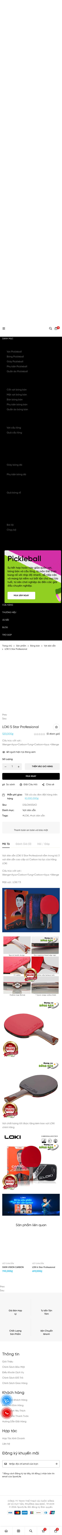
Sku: (4, 805)
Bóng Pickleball (15, 357)
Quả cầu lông (14, 433)
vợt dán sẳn (38, 816)
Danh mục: (8, 810)
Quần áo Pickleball (17, 371)
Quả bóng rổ (14, 493)
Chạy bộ (11, 530)
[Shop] (18, 1531)
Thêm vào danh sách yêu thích (56, 727)
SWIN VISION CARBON (13, 1267)
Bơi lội (10, 525)
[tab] (6, 844)
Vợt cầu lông (14, 428)
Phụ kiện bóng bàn (17, 404)
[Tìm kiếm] (50, 328)
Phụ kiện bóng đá (16, 474)
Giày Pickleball (15, 362)
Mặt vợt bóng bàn (17, 395)
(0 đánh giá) (53, 734)
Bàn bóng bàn (15, 400)
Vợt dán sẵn (50, 646)
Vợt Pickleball (14, 352)
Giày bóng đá (14, 465)
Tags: (5, 816)
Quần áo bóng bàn (17, 409)
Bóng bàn (35, 646)
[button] (31, 715)
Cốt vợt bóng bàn (17, 390)
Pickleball (13, 346)
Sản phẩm (21, 646)
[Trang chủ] (6, 1531)
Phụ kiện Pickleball (17, 366)
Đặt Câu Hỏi (30, 784)
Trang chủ (7, 646)
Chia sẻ (50, 784)
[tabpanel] (31, 1035)
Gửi (56, 1464)
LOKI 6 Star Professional (43, 1267)
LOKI (26, 816)
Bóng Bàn (13, 384)
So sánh (10, 784)
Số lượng (7, 759)
